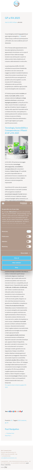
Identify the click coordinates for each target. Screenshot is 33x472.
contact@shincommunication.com (9, 458)
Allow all (16, 258)
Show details (24, 253)
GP (11, 420)
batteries (23, 420)
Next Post (8, 435)
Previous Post (9, 433)
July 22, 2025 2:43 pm (11, 22)
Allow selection (16, 262)
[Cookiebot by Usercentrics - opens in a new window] (20, 203)
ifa (7, 422)
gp (5, 422)
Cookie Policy (7, 464)
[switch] (29, 236)
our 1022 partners (11, 211)
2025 (19, 420)
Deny (16, 267)
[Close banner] (30, 203)
